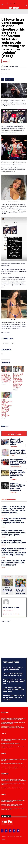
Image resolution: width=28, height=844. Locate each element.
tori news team (13, 66)
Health (3, 514)
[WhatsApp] (12, 79)
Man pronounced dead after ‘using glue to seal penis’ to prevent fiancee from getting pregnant (6, 408)
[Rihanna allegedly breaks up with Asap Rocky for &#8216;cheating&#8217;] (6, 369)
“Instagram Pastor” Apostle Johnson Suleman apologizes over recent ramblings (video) (11, 805)
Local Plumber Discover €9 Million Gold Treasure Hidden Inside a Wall (18, 474)
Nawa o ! (13, 492)
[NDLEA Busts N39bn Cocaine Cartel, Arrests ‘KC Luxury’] (5, 452)
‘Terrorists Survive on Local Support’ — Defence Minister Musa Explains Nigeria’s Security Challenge (12, 727)
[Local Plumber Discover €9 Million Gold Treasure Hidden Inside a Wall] (5, 473)
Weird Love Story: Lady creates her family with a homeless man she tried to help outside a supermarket (13, 780)
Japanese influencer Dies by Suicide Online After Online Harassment (17, 486)
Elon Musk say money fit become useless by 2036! (12, 763)
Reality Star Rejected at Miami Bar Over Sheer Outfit (13, 541)
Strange (13, 479)
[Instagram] (11, 3)
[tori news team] (2, 66)
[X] (14, 3)
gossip (6, 426)
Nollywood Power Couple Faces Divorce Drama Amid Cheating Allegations (13, 532)
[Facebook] (7, 3)
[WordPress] (16, 612)
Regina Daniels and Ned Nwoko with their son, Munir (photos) (20, 591)
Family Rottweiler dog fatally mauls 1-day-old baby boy (7, 590)
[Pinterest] (9, 79)
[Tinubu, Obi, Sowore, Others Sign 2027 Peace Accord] (5, 441)
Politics (13, 446)
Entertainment (16, 466)
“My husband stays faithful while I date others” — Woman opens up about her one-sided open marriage (13, 551)
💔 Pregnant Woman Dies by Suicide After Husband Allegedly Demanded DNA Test (13, 521)
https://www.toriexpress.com (8, 610)
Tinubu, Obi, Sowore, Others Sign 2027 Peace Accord (16, 442)
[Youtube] (18, 612)
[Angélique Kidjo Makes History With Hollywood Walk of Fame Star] (5, 462)
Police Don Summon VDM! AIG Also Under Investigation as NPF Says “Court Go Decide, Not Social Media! (13, 719)
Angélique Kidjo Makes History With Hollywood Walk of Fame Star (18, 462)
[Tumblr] (11, 612)
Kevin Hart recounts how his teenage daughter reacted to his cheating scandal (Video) (18, 380)
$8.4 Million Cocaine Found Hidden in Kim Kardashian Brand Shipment (13, 563)
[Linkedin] (8, 612)
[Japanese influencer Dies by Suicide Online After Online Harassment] (5, 485)
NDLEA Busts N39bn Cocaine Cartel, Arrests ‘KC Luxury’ (18, 452)
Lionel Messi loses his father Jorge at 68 (10, 743)
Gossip (3, 527)
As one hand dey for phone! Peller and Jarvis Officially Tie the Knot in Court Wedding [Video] (13, 768)
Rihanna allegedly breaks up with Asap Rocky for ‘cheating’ (6, 378)
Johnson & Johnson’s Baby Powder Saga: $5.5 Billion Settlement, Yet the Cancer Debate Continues (13, 509)
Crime (12, 455)
